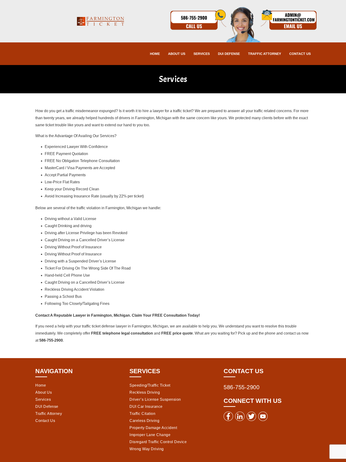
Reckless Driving (144, 392)
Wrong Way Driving (146, 449)
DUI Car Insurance (146, 407)
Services (201, 54)
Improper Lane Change (149, 435)
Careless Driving (144, 421)
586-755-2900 (241, 387)
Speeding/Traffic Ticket (149, 385)
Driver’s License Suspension (155, 399)
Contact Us (300, 54)
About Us (176, 54)
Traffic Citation (142, 414)
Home (155, 54)
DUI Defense (229, 54)
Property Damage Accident (153, 428)
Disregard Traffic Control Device (158, 442)
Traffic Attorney (264, 54)
